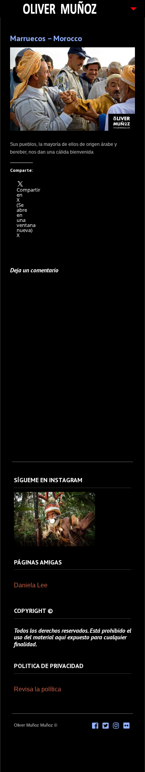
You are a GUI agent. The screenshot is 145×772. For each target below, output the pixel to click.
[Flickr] (126, 726)
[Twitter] (105, 726)
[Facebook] (95, 726)
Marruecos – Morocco (46, 38)
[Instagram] (54, 544)
